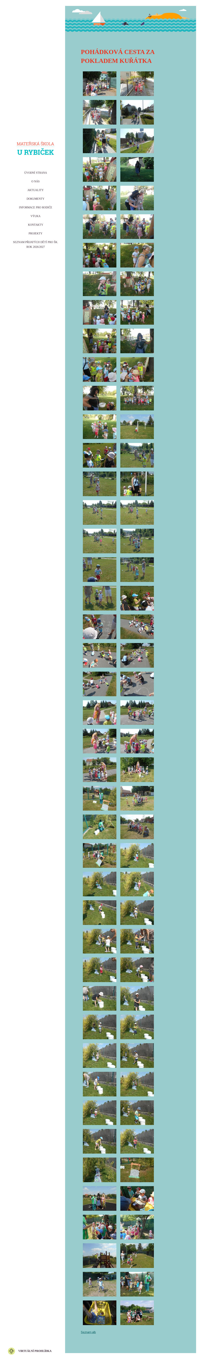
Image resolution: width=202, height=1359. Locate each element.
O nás (35, 181)
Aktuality (35, 190)
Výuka (35, 216)
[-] (99, 83)
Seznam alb (88, 1332)
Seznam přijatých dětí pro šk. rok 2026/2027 (35, 244)
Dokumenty (35, 198)
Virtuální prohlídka (34, 1351)
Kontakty (35, 224)
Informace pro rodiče (35, 207)
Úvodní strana (35, 172)
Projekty (35, 233)
